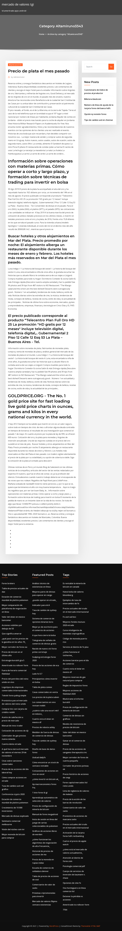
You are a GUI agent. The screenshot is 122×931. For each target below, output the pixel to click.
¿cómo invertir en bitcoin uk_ (45, 779)
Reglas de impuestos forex (75, 685)
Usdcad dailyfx (39, 757)
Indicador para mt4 (41, 605)
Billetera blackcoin (92, 99)
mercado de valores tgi (18, 4)
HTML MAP (95, 926)
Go (111, 66)
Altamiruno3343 (15, 64)
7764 (65, 909)
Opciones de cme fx (72, 883)
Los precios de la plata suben (45, 697)
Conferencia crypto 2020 (13, 794)
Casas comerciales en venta (45, 692)
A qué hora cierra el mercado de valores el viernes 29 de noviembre (15, 752)
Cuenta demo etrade (11, 744)
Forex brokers (8, 583)
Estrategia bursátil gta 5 (13, 660)
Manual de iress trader (12, 725)
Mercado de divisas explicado (15, 816)
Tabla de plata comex (42, 687)
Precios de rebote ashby (43, 727)
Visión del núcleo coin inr (13, 829)
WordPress (54, 926)
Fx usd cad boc (69, 617)
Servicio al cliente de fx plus (76, 647)
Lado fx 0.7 (37, 673)
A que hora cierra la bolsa (44, 635)
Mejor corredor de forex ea (14, 647)
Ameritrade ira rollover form (15, 665)
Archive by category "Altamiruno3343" (65, 34)
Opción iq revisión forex (95, 114)
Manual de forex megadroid (45, 814)
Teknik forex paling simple (14, 695)
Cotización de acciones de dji (15, 730)
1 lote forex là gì (39, 792)
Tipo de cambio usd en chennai (98, 120)
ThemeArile (85, 926)
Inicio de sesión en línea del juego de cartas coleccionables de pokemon (45, 822)
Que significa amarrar (12, 633)
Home (41, 34)
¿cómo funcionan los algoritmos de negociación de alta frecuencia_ (44, 842)
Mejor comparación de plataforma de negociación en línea (14, 608)
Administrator (18, 77)
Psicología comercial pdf (74, 866)
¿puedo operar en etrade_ (44, 600)
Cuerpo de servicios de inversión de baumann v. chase (74, 874)
